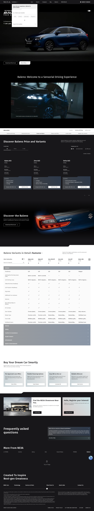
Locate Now (37, 412)
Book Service (80, 384)
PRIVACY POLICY (59, 507)
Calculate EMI (58, 384)
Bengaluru (33, 16)
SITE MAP (81, 507)
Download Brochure (10, 63)
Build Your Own (25, 187)
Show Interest (69, 412)
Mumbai (20, 16)
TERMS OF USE (51, 507)
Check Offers (14, 384)
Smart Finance (36, 384)
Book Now (23, 63)
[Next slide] (88, 195)
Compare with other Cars (11, 187)
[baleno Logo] (7, 130)
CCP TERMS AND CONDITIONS (71, 507)
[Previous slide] (84, 195)
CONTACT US (87, 507)
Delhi (15, 16)
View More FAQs (52, 438)
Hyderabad (26, 16)
